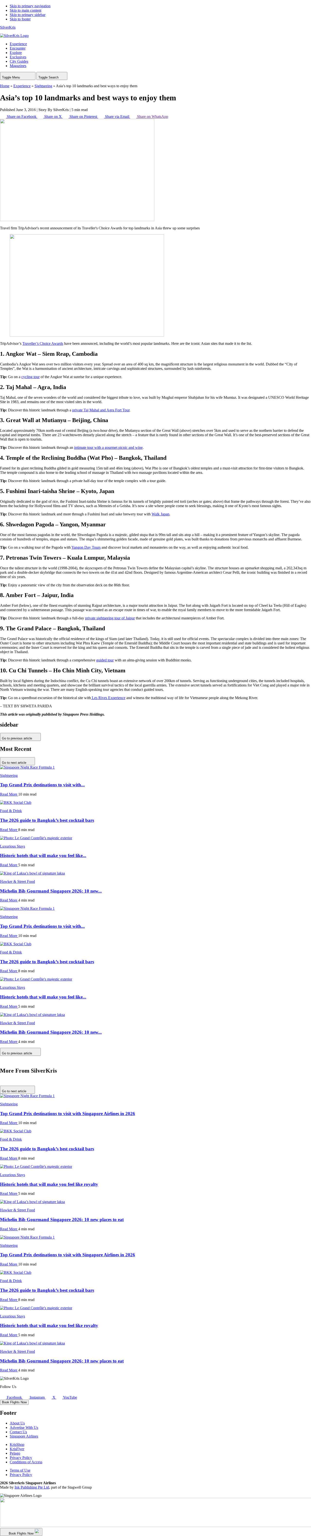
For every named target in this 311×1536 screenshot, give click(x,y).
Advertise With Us (24, 1427)
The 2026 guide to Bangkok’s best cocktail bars (47, 820)
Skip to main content (25, 10)
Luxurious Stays (12, 846)
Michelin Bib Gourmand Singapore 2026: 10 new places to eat (62, 1219)
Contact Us (18, 1432)
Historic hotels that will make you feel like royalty (49, 1184)
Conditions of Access (26, 1462)
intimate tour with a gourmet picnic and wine (108, 447)
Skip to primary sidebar (27, 15)
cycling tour (30, 377)
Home (4, 86)
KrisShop (17, 1444)
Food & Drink (11, 811)
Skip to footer (20, 19)
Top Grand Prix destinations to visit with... (42, 784)
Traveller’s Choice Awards (42, 343)
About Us (17, 1423)
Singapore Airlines (24, 1436)
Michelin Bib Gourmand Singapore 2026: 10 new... (51, 891)
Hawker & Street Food (17, 881)
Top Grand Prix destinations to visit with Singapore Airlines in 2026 (67, 1113)
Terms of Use (20, 1470)
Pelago (15, 1453)
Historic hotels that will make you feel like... (43, 855)
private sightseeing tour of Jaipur (110, 618)
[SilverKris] (14, 36)
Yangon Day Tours (86, 547)
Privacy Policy (21, 1458)
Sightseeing (43, 86)
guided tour (105, 660)
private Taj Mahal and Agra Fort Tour (101, 410)
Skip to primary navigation (30, 6)
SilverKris (8, 27)
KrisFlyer (17, 1449)
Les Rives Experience (108, 698)
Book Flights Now (14, 1402)
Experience (22, 86)
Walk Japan (160, 514)
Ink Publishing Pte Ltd (32, 1487)
